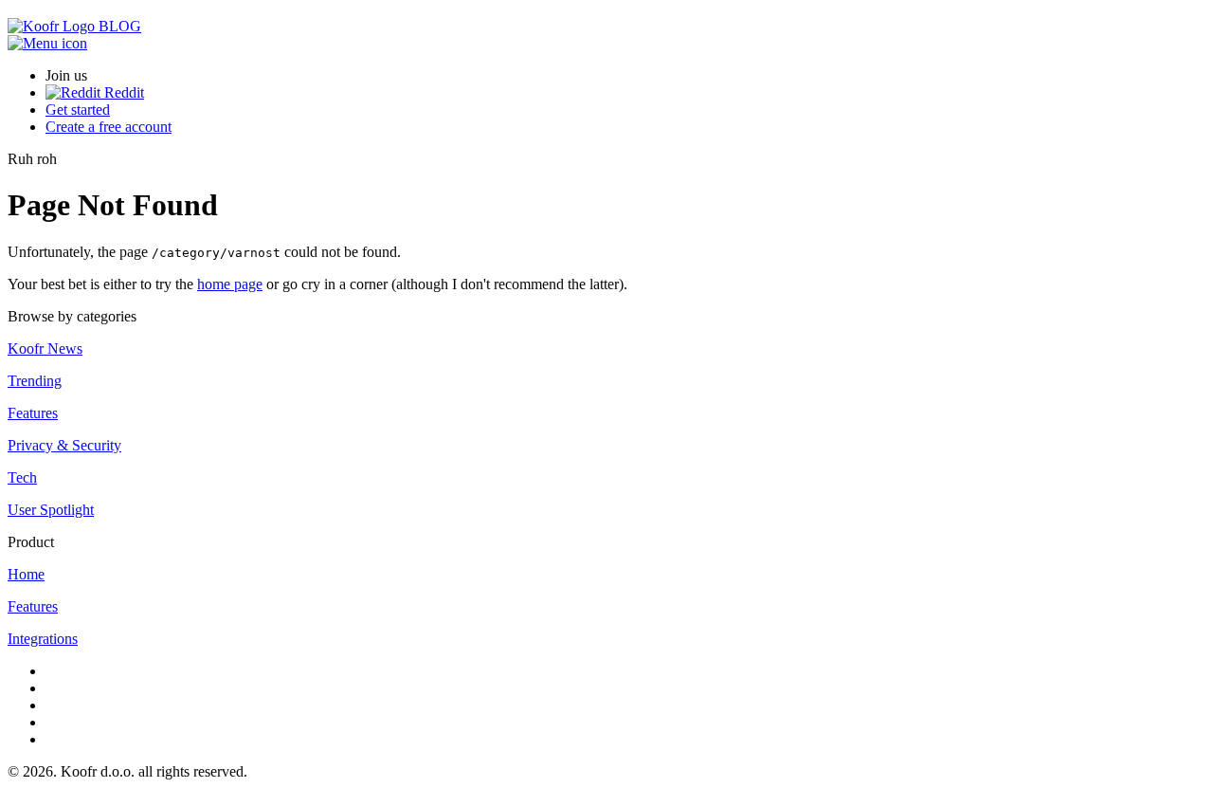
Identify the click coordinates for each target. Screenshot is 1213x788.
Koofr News (45, 348)
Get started (77, 109)
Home (26, 574)
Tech (22, 477)
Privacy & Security (64, 445)
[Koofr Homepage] (53, 26)
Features (33, 413)
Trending (35, 381)
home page (230, 284)
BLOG (120, 26)
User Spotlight (51, 510)
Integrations (43, 639)
